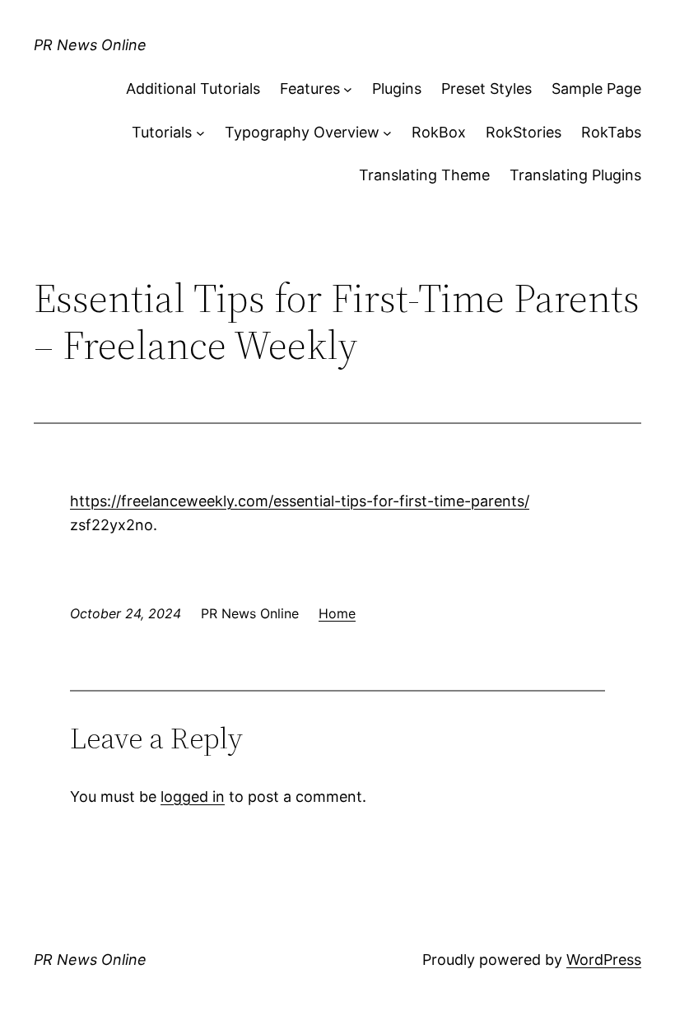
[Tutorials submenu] (200, 132)
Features (310, 88)
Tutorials (162, 132)
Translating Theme (424, 175)
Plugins (396, 88)
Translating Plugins (575, 175)
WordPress (603, 959)
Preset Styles (486, 88)
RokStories (523, 132)
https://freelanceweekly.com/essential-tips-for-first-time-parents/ (299, 501)
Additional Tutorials (193, 88)
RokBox (439, 132)
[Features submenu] (347, 89)
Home (337, 613)
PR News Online (90, 45)
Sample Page (596, 88)
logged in (193, 796)
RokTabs (611, 132)
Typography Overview (302, 132)
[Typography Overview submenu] (387, 132)
